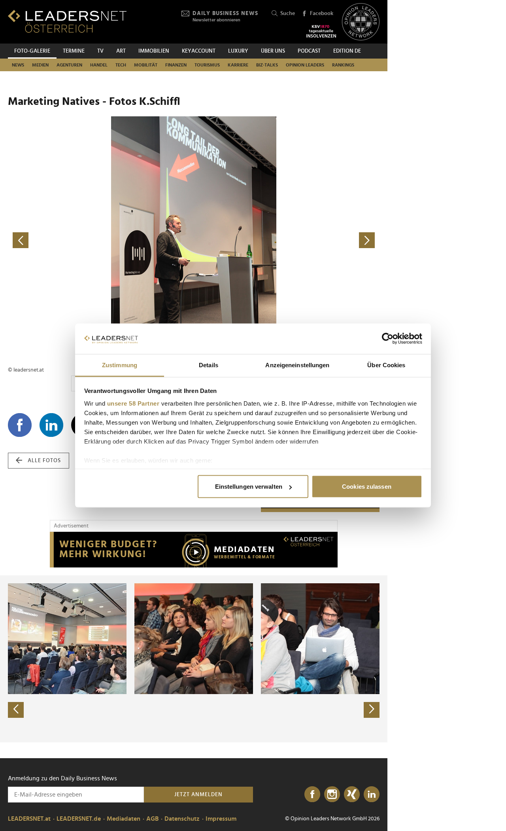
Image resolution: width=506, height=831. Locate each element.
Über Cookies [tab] (386, 364)
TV (100, 51)
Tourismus (207, 65)
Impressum (221, 819)
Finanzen (176, 65)
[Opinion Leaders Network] (361, 22)
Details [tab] (208, 364)
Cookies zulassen (366, 486)
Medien (40, 65)
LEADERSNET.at (29, 819)
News (18, 65)
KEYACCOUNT (198, 51)
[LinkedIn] (372, 795)
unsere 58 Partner (133, 403)
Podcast (309, 51)
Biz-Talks (267, 65)
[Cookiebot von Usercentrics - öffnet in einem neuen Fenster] (387, 339)
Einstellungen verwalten (248, 486)
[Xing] (352, 795)
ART (121, 51)
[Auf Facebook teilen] (20, 425)
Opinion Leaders (305, 65)
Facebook (321, 13)
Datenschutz (182, 819)
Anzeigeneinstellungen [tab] (297, 364)
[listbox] (194, 658)
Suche (287, 13)
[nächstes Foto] (287, 240)
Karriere (238, 65)
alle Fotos (44, 460)
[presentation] (16, 710)
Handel (99, 65)
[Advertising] (194, 549)
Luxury (238, 51)
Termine (74, 51)
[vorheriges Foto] (101, 240)
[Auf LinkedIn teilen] (51, 425)
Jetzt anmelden (198, 794)
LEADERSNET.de (79, 819)
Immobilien (153, 51)
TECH (120, 65)
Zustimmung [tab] (119, 364)
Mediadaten (123, 819)
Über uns (273, 51)
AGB (152, 819)
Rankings (343, 65)
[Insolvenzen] (321, 31)
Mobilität (145, 65)
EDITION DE (347, 51)
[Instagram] (332, 795)
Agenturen (69, 65)
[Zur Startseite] (67, 21)
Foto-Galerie (32, 51)
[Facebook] (312, 795)
